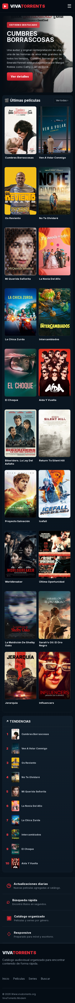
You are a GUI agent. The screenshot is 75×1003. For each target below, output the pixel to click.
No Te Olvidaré (48, 218)
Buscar (45, 978)
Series (33, 978)
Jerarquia (11, 702)
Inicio (5, 978)
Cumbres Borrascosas (19, 157)
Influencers (46, 702)
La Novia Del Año (49, 278)
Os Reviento (13, 218)
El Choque (11, 399)
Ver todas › (62, 100)
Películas (19, 978)
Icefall (43, 521)
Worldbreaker (13, 581)
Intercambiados (49, 339)
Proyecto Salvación (17, 521)
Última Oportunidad (51, 581)
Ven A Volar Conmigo (52, 157)
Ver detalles (20, 76)
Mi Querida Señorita (18, 278)
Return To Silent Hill (52, 460)
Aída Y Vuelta (47, 399)
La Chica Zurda (15, 339)
